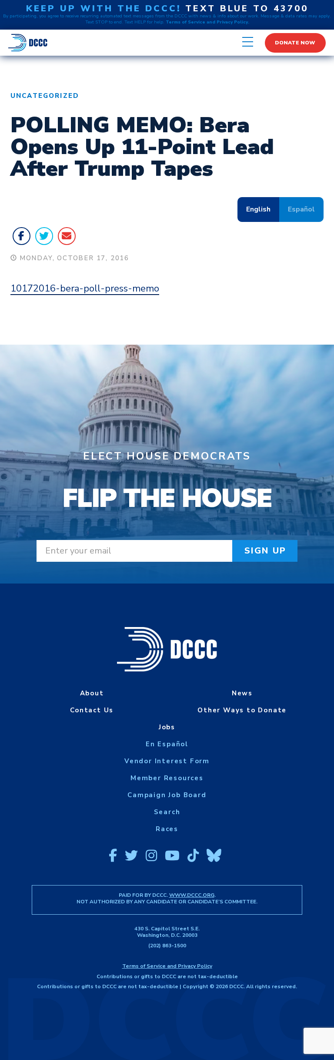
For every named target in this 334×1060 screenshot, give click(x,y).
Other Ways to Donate (242, 710)
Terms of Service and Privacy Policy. (207, 22)
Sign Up (265, 551)
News (242, 693)
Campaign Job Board (166, 795)
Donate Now (295, 42)
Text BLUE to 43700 (246, 8)
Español (301, 209)
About (92, 693)
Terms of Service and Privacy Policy (167, 966)
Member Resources (167, 778)
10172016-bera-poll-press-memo (84, 288)
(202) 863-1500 (167, 945)
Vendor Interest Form (167, 761)
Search (167, 812)
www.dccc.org (191, 895)
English (258, 209)
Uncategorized (44, 95)
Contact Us (92, 710)
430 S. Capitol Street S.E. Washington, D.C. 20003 (167, 932)
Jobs (167, 727)
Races (167, 829)
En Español (167, 744)
